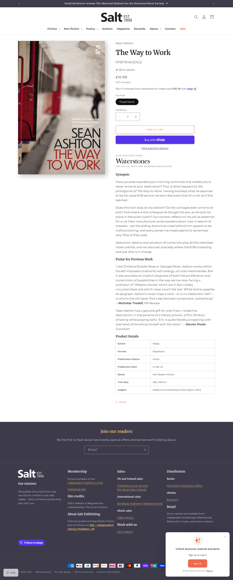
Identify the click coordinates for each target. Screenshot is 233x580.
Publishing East (77, 489)
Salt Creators (125, 531)
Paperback (127, 101)
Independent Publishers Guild (85, 482)
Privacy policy (63, 572)
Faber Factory (125, 517)
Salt (29, 572)
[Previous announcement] (19, 3)
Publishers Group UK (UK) (132, 485)
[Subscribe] (145, 450)
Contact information (108, 572)
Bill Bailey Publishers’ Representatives (140, 503)
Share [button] (122, 402)
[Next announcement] (214, 3)
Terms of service (84, 572)
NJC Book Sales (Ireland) (131, 489)
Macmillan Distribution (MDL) (184, 485)
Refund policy (44, 572)
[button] (53, 29)
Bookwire (172, 499)
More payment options (155, 148)
